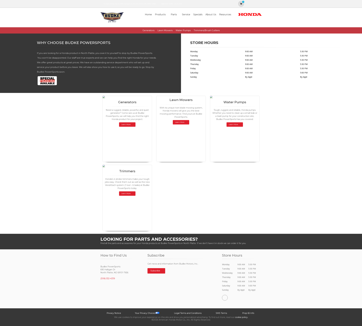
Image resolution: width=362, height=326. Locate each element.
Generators (148, 30)
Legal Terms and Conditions (188, 313)
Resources (225, 14)
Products (160, 14)
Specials (197, 14)
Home (148, 14)
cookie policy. (241, 317)
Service (186, 14)
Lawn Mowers (165, 30)
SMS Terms (221, 313)
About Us (210, 14)
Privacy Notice (114, 313)
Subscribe (155, 270)
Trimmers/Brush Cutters (207, 30)
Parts (174, 14)
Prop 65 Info (248, 313)
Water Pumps (183, 30)
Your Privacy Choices (145, 313)
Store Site (178, 4)
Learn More (126, 124)
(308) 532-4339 (167, 4)
